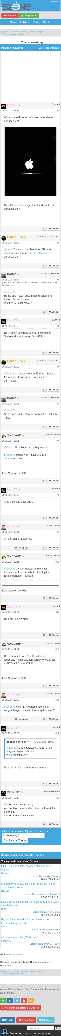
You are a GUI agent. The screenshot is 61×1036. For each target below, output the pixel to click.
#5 (58, 367)
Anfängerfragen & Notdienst (13, 34)
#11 (57, 612)
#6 (58, 404)
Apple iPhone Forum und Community (14, 32)
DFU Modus (40, 253)
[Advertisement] (30, 78)
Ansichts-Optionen (49, 48)
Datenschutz (7, 992)
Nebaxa (5, 891)
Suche (47, 22)
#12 (57, 649)
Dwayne (5, 873)
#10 (57, 562)
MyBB (47, 1034)
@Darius (9, 373)
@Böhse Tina (12, 447)
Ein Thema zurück (15, 831)
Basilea (5, 926)
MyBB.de (27, 1034)
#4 (58, 326)
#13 (57, 700)
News (36, 22)
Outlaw (56, 912)
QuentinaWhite (52, 894)
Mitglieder (47, 1020)
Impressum (51, 989)
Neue (13, 22)
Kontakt (9, 1020)
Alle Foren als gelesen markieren (21, 1007)
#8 (58, 495)
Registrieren (30, 15)
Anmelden (11, 15)
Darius (9, 285)
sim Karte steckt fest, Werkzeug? (20, 937)
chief (3, 909)
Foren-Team (27, 1020)
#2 (58, 243)
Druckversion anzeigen (13, 954)
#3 (58, 280)
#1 (58, 111)
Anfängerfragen (37, 32)
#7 (58, 441)
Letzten (24, 22)
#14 (57, 733)
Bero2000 (6, 941)
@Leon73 (9, 249)
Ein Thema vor (37, 831)
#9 (58, 532)
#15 (57, 798)
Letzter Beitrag (39, 876)
